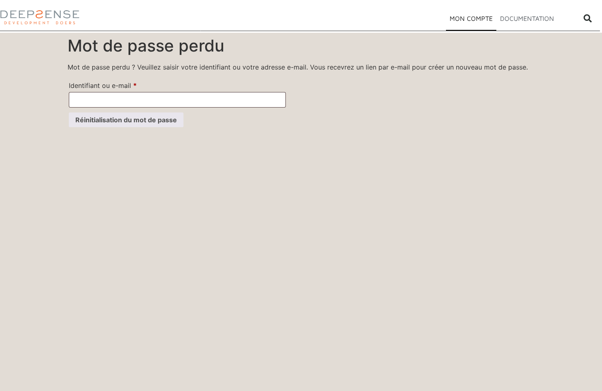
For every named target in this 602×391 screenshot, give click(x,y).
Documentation (527, 18)
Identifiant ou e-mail (120, 84)
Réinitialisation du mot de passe (126, 120)
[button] (587, 18)
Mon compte (471, 18)
